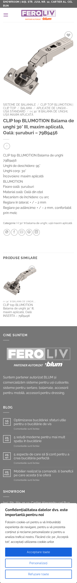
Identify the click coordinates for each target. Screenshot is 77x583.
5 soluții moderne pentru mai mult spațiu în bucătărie (39, 439)
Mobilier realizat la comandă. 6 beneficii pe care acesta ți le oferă (43, 473)
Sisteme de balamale (19, 104)
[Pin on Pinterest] (29, 232)
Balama (26, 108)
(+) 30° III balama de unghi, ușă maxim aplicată (44, 223)
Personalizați (38, 563)
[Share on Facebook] (14, 232)
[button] (6, 15)
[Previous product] (6, 146)
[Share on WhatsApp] (6, 232)
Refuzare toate (38, 574)
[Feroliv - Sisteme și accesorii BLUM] (38, 15)
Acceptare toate (38, 552)
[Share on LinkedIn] (36, 232)
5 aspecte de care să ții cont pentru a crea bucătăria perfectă (41, 456)
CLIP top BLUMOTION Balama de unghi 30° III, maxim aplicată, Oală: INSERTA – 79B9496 (18, 310)
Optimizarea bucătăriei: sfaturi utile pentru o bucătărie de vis (40, 422)
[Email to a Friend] (21, 232)
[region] (38, 543)
